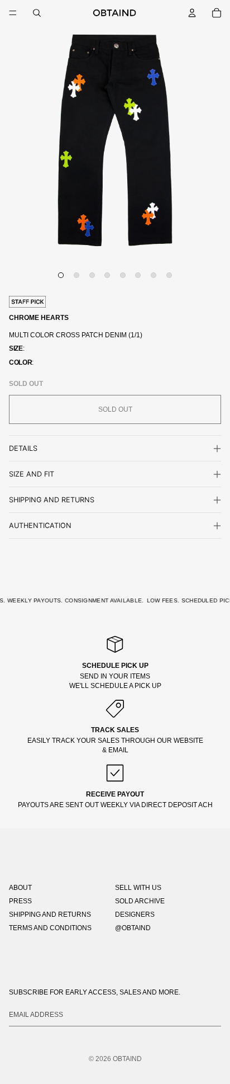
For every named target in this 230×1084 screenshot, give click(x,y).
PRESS (20, 901)
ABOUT (20, 888)
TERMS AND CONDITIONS (50, 928)
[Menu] (13, 13)
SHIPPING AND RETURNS (50, 914)
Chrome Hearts (39, 318)
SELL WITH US (138, 888)
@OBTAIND (133, 928)
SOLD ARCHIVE (140, 901)
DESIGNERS (135, 914)
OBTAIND (127, 1059)
